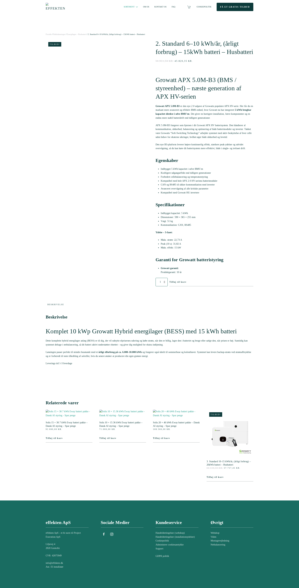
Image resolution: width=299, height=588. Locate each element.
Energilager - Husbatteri (76, 34)
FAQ (173, 7)
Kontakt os (160, 7)
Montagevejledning (220, 540)
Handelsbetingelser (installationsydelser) (175, 537)
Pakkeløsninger (59, 34)
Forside (49, 34)
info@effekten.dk (54, 563)
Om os (146, 7)
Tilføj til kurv (178, 282)
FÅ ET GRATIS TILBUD (235, 7)
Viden (213, 537)
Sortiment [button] (129, 7)
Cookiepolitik (204, 7)
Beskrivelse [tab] (55, 304)
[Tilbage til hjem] (56, 7)
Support (159, 548)
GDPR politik (162, 556)
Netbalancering (218, 544)
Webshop (215, 533)
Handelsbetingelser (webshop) (170, 533)
